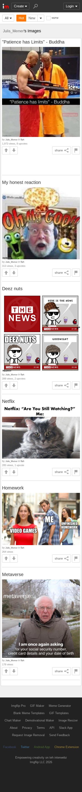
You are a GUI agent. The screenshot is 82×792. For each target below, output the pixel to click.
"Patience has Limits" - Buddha (33, 41)
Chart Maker (13, 720)
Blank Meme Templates (29, 713)
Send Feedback (59, 735)
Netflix (8, 401)
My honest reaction (21, 182)
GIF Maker (37, 705)
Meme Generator (60, 705)
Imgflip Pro (18, 705)
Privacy (27, 727)
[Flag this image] (76, 150)
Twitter (25, 747)
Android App (42, 747)
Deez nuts (12, 288)
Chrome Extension (66, 747)
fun (22, 139)
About (14, 727)
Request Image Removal (28, 735)
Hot (21, 18)
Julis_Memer (13, 31)
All (6, 18)
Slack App (65, 727)
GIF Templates (59, 713)
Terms (41, 727)
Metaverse (12, 574)
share (59, 150)
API (51, 727)
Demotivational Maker (39, 720)
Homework (13, 487)
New (31, 18)
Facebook (9, 747)
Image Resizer (68, 720)
